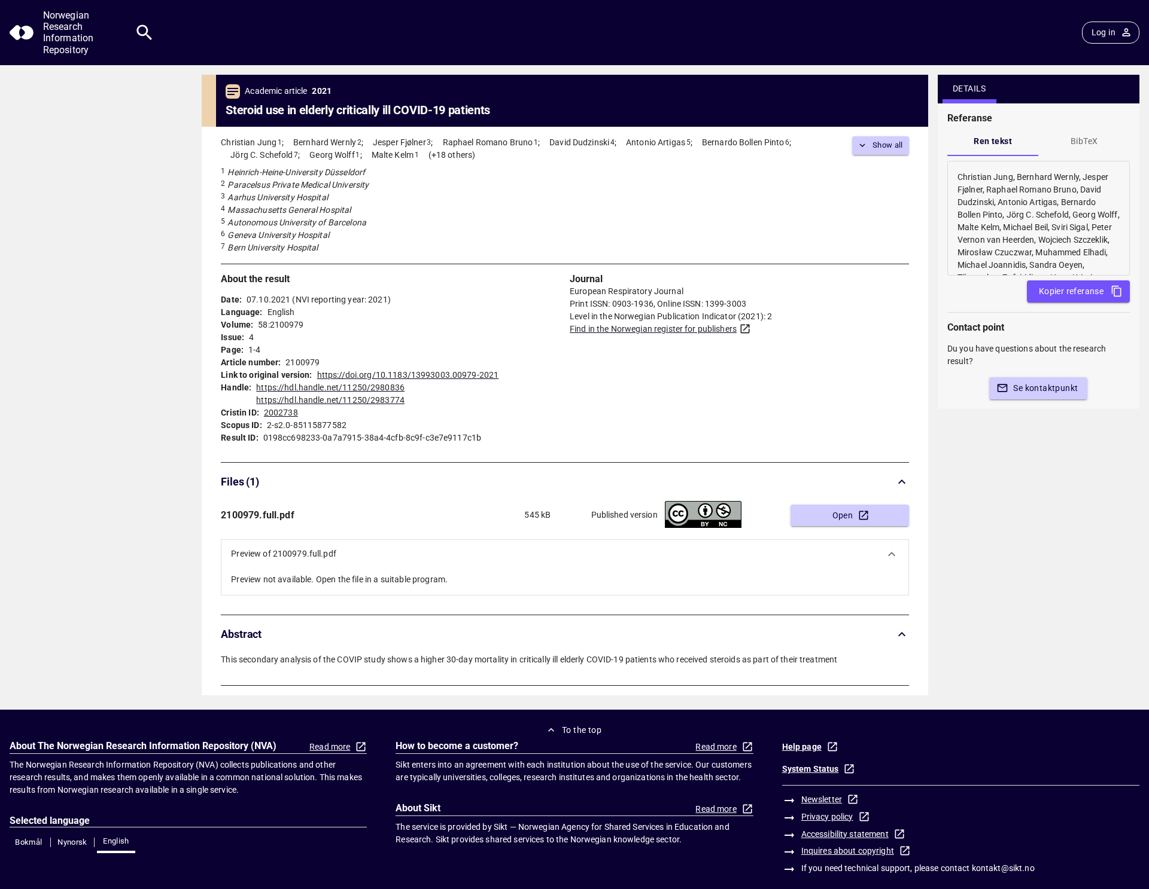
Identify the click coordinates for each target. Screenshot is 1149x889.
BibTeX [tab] (1084, 141)
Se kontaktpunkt (1045, 388)
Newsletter (821, 799)
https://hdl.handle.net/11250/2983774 (330, 400)
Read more (329, 746)
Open (842, 515)
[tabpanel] (1038, 218)
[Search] (144, 32)
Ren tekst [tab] (993, 141)
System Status (810, 769)
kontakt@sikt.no (1003, 868)
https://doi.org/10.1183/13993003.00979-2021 (408, 375)
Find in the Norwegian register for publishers (653, 329)
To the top (581, 730)
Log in (1103, 32)
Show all (888, 144)
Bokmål (28, 842)
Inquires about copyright (847, 851)
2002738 (281, 412)
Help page (802, 746)
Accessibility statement (845, 834)
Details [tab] (969, 88)
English (116, 840)
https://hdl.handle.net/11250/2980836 (330, 387)
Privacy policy (827, 816)
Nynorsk (72, 842)
